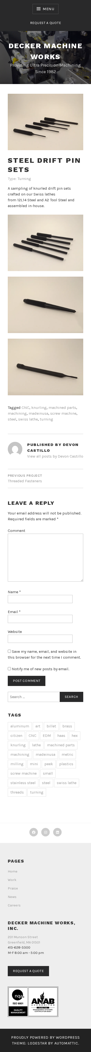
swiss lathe (28, 419)
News (12, 897)
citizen (16, 735)
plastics (66, 764)
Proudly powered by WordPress (45, 1037)
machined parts (62, 407)
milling (17, 764)
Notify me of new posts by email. (40, 669)
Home (12, 871)
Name (14, 592)
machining (17, 413)
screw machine (63, 413)
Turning (24, 178)
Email (14, 611)
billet (51, 726)
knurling (39, 407)
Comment (16, 530)
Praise (13, 888)
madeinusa (38, 413)
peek (48, 764)
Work (12, 880)
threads (17, 792)
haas (61, 735)
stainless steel (23, 782)
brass (67, 726)
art (37, 726)
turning (46, 419)
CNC (25, 407)
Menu (48, 9)
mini (34, 764)
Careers (14, 905)
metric (67, 754)
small (48, 773)
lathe (36, 745)
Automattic (66, 1043)
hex (75, 735)
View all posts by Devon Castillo (55, 456)
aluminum (19, 726)
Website (15, 631)
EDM (47, 735)
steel (12, 419)
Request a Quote (45, 23)
